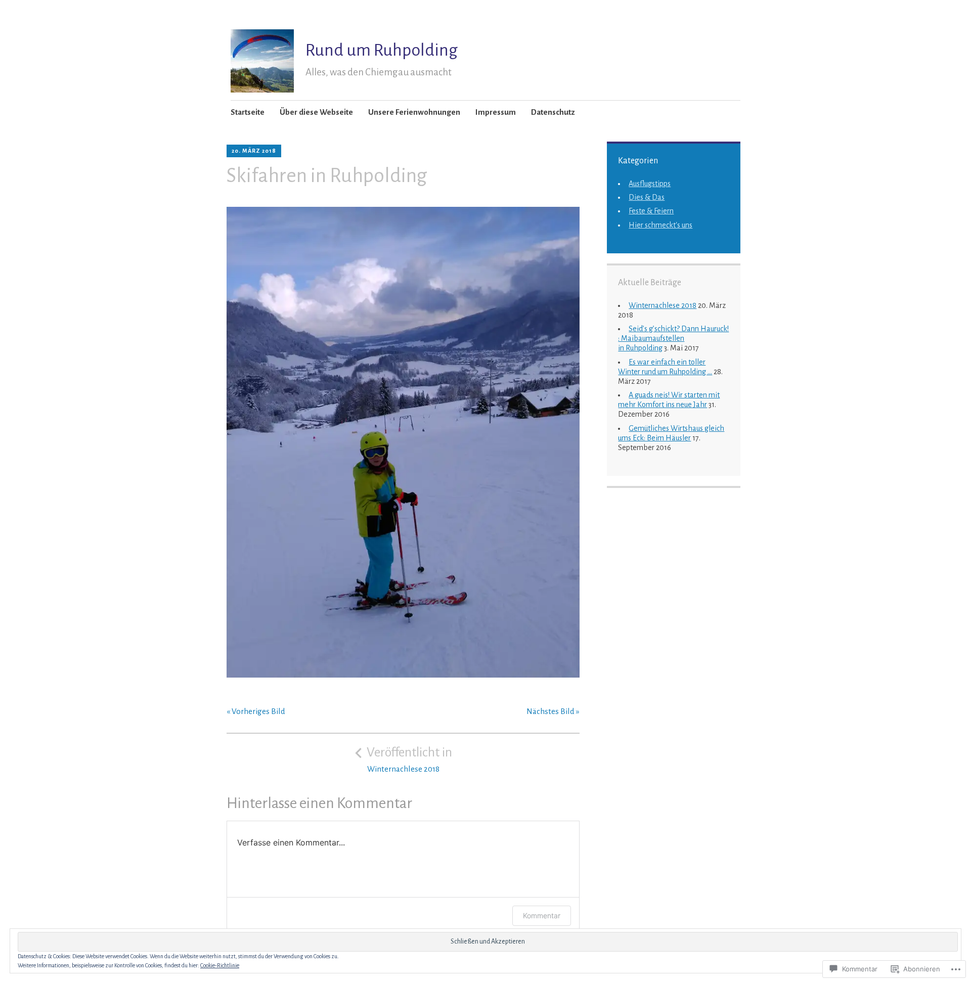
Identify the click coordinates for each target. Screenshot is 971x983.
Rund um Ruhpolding (381, 50)
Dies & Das (647, 197)
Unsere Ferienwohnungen (414, 112)
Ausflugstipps (650, 184)
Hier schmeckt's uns (660, 225)
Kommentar (541, 915)
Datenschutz (553, 112)
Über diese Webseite (316, 112)
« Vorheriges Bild (256, 711)
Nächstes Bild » (553, 711)
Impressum (495, 112)
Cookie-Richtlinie (219, 965)
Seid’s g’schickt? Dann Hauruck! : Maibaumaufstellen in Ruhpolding (673, 338)
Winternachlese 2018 (662, 305)
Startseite (247, 112)
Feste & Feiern (651, 211)
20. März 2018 (254, 151)
